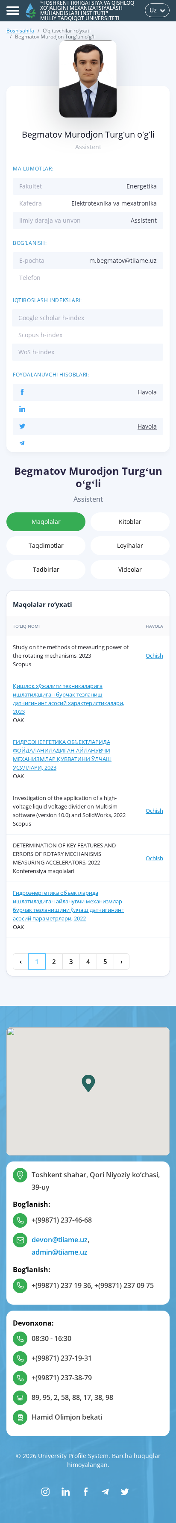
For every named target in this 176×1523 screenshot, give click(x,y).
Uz (153, 10)
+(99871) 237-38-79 (62, 1377)
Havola (147, 392)
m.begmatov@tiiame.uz (123, 260)
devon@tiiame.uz (60, 1239)
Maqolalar (46, 521)
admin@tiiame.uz (60, 1252)
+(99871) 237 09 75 (124, 1285)
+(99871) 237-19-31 (62, 1358)
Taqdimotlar (46, 545)
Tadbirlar (46, 569)
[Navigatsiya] (12, 10)
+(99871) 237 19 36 (61, 1285)
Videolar (130, 569)
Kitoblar (130, 521)
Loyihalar (130, 545)
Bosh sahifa (20, 30)
